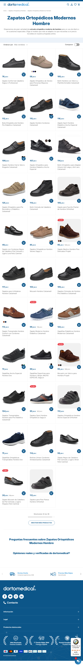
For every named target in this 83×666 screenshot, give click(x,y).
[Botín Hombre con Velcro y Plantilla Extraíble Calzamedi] (69, 62)
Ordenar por (8, 45)
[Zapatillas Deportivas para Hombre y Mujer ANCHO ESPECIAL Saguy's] (41, 354)
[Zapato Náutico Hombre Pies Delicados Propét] (69, 230)
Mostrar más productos (41, 523)
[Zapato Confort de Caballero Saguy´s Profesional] (13, 62)
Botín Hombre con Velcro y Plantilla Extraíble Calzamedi (68, 82)
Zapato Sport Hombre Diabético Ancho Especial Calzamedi (67, 125)
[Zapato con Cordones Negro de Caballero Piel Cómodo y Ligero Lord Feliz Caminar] (13, 230)
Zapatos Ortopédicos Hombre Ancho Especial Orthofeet (68, 416)
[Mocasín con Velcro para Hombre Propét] (69, 354)
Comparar (69, 45)
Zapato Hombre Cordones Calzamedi (40, 124)
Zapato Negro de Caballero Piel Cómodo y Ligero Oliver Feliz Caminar (68, 460)
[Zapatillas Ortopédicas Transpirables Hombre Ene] (13, 438)
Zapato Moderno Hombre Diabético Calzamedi (39, 332)
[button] (79, 4)
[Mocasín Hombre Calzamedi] (41, 272)
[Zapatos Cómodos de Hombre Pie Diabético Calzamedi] (69, 272)
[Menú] (79, 639)
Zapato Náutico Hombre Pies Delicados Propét (68, 250)
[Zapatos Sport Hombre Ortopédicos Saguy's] (41, 396)
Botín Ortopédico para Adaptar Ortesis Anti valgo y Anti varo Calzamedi (69, 167)
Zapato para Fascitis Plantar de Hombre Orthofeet (68, 208)
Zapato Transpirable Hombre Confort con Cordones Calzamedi (13, 333)
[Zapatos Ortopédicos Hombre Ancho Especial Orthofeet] (69, 396)
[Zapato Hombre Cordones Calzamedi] (41, 104)
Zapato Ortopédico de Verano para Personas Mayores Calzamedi (41, 83)
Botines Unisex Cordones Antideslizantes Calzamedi (40, 459)
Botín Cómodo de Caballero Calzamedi (40, 208)
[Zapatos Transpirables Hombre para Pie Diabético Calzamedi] (13, 396)
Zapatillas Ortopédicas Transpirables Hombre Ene (12, 459)
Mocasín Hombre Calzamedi (40, 291)
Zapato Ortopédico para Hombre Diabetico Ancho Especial (39, 167)
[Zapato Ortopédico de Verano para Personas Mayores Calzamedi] (41, 62)
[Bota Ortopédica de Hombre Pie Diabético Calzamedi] (13, 104)
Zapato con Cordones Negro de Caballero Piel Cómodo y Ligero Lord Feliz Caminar (13, 251)
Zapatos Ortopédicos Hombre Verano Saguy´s (41, 250)
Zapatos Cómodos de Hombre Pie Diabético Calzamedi (68, 292)
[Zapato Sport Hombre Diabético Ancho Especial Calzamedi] (69, 104)
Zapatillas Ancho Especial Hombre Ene (12, 374)
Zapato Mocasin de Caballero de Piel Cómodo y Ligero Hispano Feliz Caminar (13, 502)
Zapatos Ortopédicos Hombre (17, 10)
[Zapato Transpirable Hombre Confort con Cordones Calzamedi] (13, 312)
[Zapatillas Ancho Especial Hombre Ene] (13, 354)
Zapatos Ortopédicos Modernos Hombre (39, 10)
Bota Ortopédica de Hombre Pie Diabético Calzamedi (13, 124)
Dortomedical (12, 655)
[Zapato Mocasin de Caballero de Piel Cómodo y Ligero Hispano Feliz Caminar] (13, 481)
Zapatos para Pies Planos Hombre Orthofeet (39, 501)
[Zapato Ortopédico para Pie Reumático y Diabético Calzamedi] (13, 188)
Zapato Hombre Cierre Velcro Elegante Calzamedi (13, 166)
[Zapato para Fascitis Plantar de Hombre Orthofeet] (69, 188)
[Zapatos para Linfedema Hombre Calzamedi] (13, 272)
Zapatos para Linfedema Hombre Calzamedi (11, 292)
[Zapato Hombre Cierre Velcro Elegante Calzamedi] (13, 146)
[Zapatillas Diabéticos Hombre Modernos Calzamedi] (69, 312)
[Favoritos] (75, 4)
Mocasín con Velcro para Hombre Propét (67, 374)
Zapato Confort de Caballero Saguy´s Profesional (13, 82)
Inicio (5, 10)
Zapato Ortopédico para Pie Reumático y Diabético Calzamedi (12, 209)
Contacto (12, 602)
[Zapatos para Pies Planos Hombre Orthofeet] (41, 481)
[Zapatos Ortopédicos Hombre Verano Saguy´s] (41, 230)
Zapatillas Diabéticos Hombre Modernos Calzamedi (68, 332)
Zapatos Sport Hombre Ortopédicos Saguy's (38, 416)
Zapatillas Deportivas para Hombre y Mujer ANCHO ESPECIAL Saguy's (40, 375)
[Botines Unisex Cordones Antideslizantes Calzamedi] (41, 438)
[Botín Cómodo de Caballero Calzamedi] (41, 188)
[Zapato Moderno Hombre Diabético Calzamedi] (41, 312)
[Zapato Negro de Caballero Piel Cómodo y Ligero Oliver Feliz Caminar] (69, 438)
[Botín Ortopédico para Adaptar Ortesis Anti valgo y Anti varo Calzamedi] (69, 146)
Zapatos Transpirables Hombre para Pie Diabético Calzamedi (12, 417)
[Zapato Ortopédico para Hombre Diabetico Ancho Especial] (41, 146)
